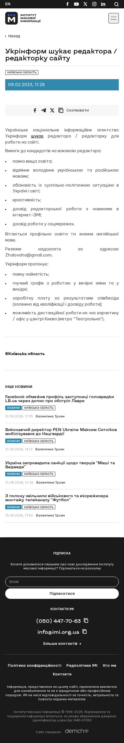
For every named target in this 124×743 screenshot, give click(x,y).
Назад (14, 36)
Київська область (38, 407)
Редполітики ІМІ (81, 666)
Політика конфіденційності (34, 666)
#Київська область (25, 354)
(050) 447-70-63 (58, 620)
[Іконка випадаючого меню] (113, 18)
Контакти (62, 674)
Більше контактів (60, 644)
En (7, 4)
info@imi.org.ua (58, 631)
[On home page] (17, 18)
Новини (13, 407)
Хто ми (109, 666)
